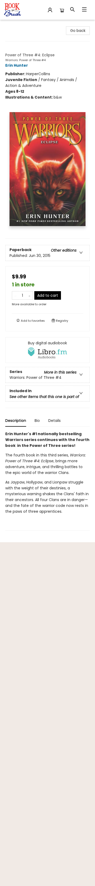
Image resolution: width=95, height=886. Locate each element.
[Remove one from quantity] (15, 295)
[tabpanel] (47, 481)
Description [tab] (15, 420)
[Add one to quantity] (29, 295)
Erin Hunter (16, 65)
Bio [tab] (37, 420)
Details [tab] (54, 420)
